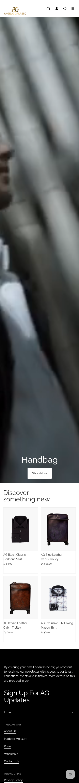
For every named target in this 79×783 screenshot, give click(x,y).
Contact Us (11, 761)
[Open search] (65, 8)
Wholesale (11, 754)
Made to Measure (15, 738)
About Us (10, 731)
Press (7, 746)
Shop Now (39, 473)
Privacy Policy (13, 780)
